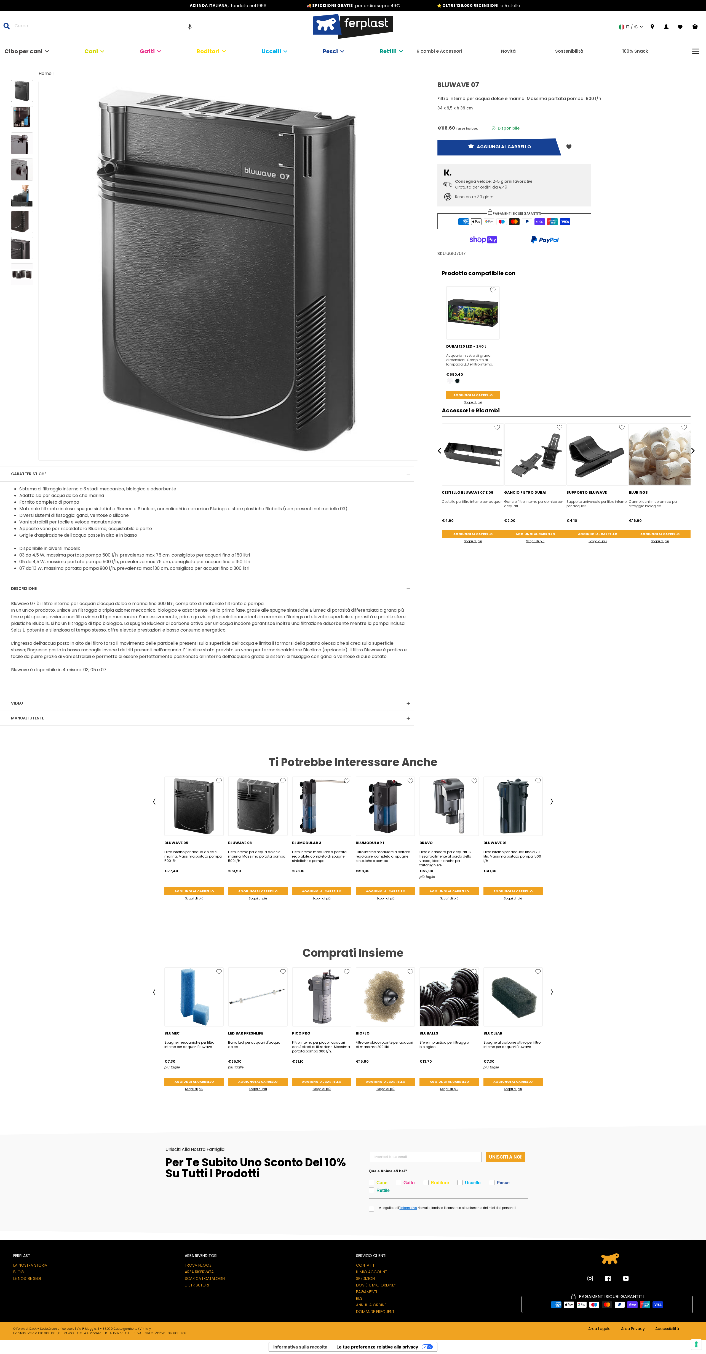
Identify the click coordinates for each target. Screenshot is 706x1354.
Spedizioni (366, 1278)
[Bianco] (450, 380)
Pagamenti (366, 1292)
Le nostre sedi (27, 1278)
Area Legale (599, 1328)
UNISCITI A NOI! (506, 1157)
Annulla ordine (371, 1305)
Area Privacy (633, 1328)
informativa (408, 1208)
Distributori (197, 1285)
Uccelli (271, 51)
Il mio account (371, 1272)
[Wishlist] (680, 27)
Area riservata (199, 1272)
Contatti (365, 1265)
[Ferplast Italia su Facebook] (604, 1278)
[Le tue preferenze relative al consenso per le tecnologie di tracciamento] (696, 1344)
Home (45, 73)
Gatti (147, 51)
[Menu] (696, 51)
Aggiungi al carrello (473, 395)
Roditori (208, 51)
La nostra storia (30, 1265)
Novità (508, 51)
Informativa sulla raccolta (300, 1347)
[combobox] (107, 27)
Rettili (388, 51)
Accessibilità (667, 1328)
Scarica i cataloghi (205, 1278)
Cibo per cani (23, 51)
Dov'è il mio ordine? (376, 1285)
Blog (18, 1272)
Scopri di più (473, 402)
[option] (228, 6)
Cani (91, 51)
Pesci (330, 51)
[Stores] (652, 27)
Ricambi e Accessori (439, 51)
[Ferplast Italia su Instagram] (590, 1278)
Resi (359, 1298)
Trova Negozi (198, 1265)
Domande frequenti (375, 1311)
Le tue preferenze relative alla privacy (377, 1347)
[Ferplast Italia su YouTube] (622, 1278)
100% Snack (635, 51)
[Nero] (457, 380)
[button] (190, 27)
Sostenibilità (569, 51)
